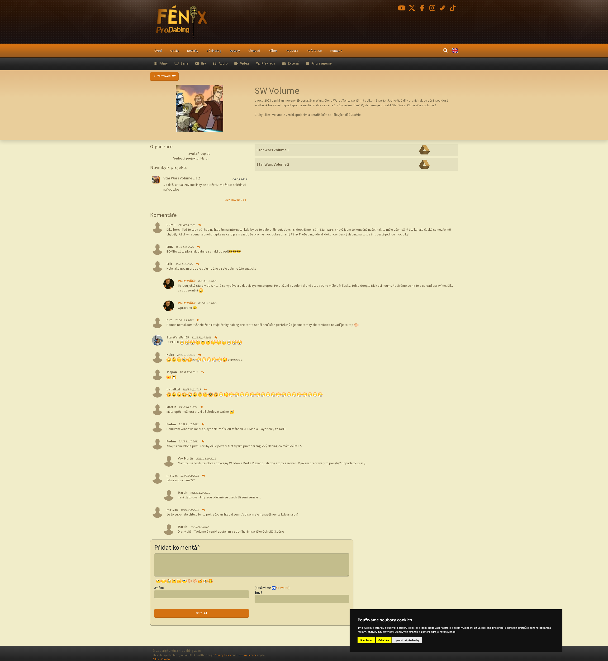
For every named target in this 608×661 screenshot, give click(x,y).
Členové (254, 50)
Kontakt (336, 50)
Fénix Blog (214, 50)
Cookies (165, 659)
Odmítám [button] (383, 640)
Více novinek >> (236, 200)
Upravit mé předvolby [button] (407, 640)
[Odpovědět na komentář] (199, 225)
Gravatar (282, 588)
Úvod (158, 50)
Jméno (159, 588)
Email (258, 592)
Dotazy (235, 50)
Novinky (192, 50)
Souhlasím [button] (366, 640)
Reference (314, 50)
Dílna (155, 659)
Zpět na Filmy (166, 76)
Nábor (273, 50)
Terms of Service (246, 655)
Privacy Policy (222, 655)
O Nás (174, 50)
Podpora (292, 50)
